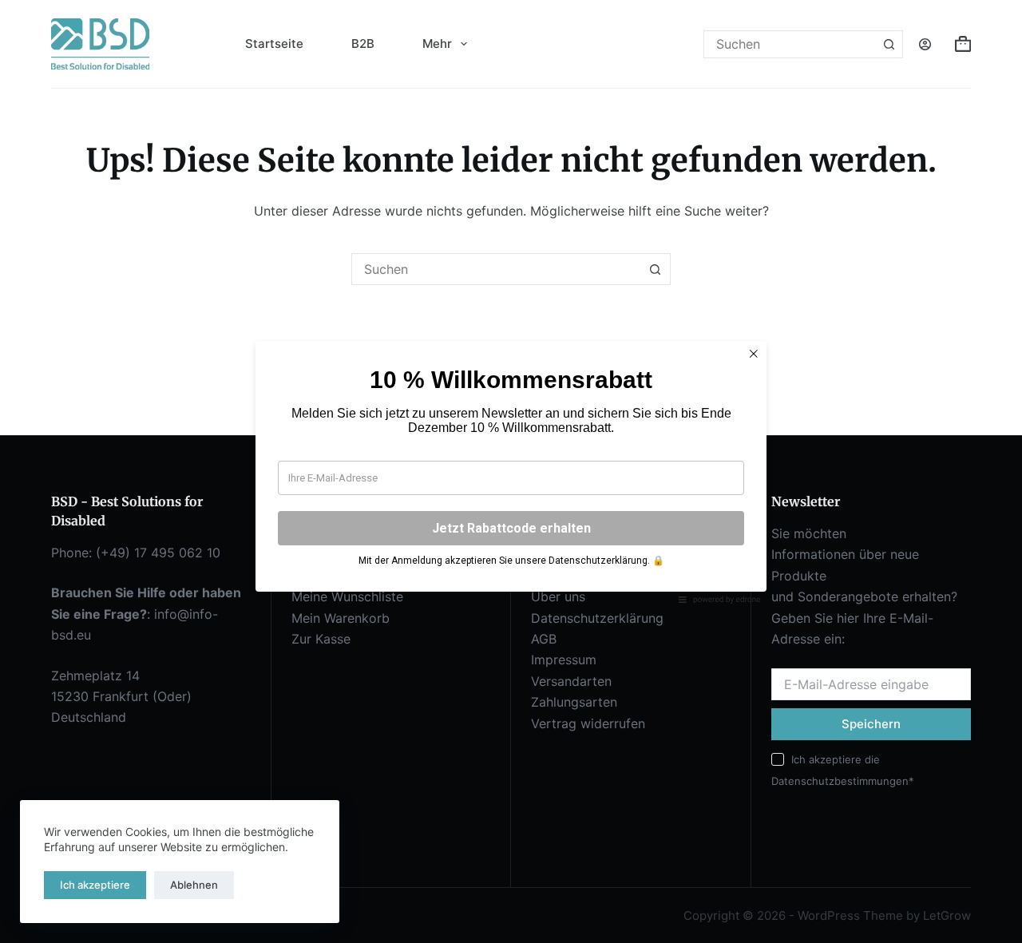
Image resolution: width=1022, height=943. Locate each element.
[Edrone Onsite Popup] (511, 471)
